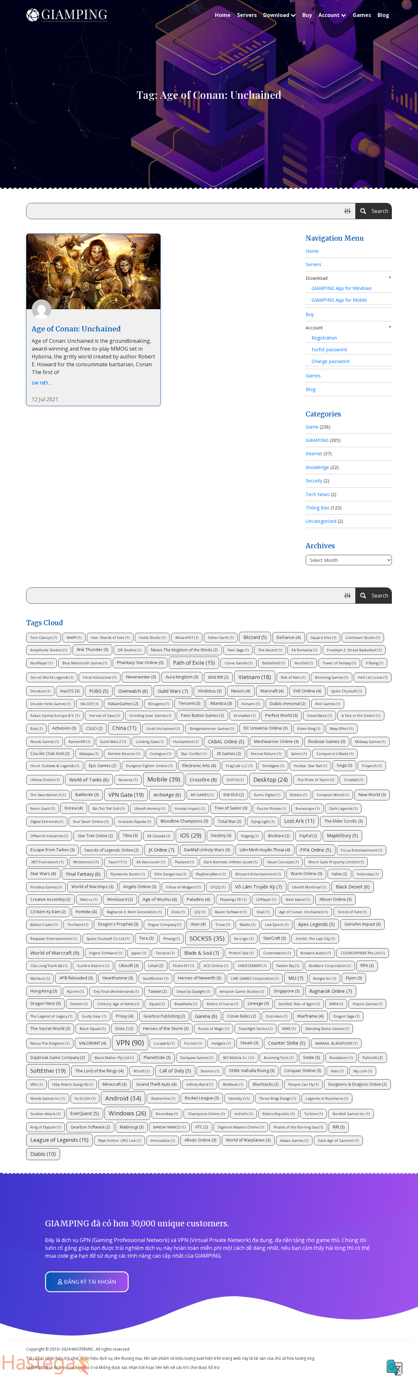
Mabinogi (131, 1127)
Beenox (210, 1071)
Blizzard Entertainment (258, 874)
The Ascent (270, 650)
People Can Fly (303, 1084)
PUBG (98, 691)
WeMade (233, 1084)
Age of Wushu (160, 899)
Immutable (163, 1140)
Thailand (184, 862)
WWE (289, 1028)
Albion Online (335, 899)
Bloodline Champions (184, 821)
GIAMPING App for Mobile (339, 300)
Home (223, 15)
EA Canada (158, 836)
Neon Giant (42, 808)
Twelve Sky (287, 965)
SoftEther (48, 1070)
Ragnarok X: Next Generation (134, 912)
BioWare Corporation (330, 965)
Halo (337, 1071)
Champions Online (206, 1114)
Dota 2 (124, 1028)
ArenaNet (244, 715)
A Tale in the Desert (361, 715)
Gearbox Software (90, 1126)
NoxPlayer (41, 663)
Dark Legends (343, 808)
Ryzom (75, 991)
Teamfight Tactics (255, 1028)
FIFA (367, 965)
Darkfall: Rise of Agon (299, 1004)
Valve (339, 873)
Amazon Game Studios (242, 991)
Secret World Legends (51, 677)
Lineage (258, 1003)
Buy (307, 15)
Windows (127, 1113)
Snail (262, 912)
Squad (157, 1004)
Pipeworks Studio (127, 874)
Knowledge (317, 467)
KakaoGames (123, 703)
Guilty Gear (94, 1016)
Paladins (198, 899)
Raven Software (231, 912)
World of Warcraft (54, 952)
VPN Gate (126, 794)
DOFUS (235, 780)
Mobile (163, 779)
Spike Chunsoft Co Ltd (108, 938)
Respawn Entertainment (53, 938)
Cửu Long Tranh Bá (48, 965)
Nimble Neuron (124, 753)
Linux (155, 965)
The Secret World (50, 1028)
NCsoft (142, 1071)
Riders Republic (279, 1114)
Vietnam (254, 677)
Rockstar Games (326, 741)
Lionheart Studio (363, 637)
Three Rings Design (277, 1098)
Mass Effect (341, 728)
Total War (229, 821)
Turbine (313, 1114)
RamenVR (79, 741)
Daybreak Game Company (57, 1057)
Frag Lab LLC (239, 766)
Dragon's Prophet (118, 924)
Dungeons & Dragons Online (357, 1084)
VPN (130, 1042)
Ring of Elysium (45, 1127)
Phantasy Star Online (140, 662)
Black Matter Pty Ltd (114, 1057)
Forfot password (329, 349)
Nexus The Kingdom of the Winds (184, 649)
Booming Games (331, 677)
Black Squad (92, 1028)
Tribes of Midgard (183, 887)
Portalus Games (46, 887)
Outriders (276, 1016)
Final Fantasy (83, 874)
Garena (206, 1016)
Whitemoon (86, 862)
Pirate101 (183, 965)
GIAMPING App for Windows (342, 288)
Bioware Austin (315, 953)
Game (312, 427)
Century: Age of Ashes (118, 1004)
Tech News (318, 494)
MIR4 (336, 1004)
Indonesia (367, 874)
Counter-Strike (286, 1043)
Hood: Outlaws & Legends (54, 766)
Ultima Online (44, 780)
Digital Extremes (46, 821)
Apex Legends (316, 924)
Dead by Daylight (193, 991)
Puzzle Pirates (271, 808)
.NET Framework (46, 862)
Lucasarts (164, 1043)
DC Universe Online (265, 728)
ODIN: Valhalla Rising (251, 1070)
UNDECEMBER (252, 965)
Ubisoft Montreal (309, 887)
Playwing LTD (233, 899)
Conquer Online (302, 1070)
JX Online (161, 849)
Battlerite (87, 794)
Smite (311, 1057)
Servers (247, 15)
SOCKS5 (206, 938)
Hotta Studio (152, 637)
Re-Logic (243, 938)
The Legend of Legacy (51, 1016)
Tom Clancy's (43, 637)
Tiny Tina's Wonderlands (115, 991)
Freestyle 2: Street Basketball (354, 650)
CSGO (94, 728)
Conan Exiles (241, 1016)
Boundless (167, 1114)
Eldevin (79, 1004)
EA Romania (304, 650)
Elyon (354, 978)
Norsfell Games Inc (351, 1114)
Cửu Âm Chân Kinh (50, 753)
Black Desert (353, 887)
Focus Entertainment (361, 850)
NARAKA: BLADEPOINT (336, 1043)
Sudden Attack (45, 1114)
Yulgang (249, 836)
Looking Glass (149, 741)
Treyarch (372, 766)
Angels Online (139, 886)
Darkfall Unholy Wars (207, 850)
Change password (330, 361)
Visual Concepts (282, 862)
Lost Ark (299, 821)
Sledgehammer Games (211, 728)
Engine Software (105, 953)
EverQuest (84, 1113)
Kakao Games (294, 1140)
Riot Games (327, 704)
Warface (40, 978)
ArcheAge (167, 795)
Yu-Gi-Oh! (85, 1098)
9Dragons (158, 704)
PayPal (308, 835)
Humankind (185, 741)
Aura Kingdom (182, 677)
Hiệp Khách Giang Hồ (72, 1084)
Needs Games (44, 741)
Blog (383, 15)
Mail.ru (88, 899)
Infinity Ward (199, 1084)
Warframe (310, 1016)
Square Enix (323, 637)
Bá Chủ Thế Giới (108, 808)
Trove (223, 924)
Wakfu (247, 924)
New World (372, 794)
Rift (339, 1127)
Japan (139, 953)
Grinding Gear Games (150, 715)
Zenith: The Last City (315, 938)
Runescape (307, 808)
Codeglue (160, 753)
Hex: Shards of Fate (110, 637)
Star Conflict (194, 753)
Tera (146, 938)
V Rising (374, 663)
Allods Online (200, 1140)
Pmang (171, 938)
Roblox (298, 795)
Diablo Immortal (288, 703)
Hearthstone (118, 978)
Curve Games (238, 663)
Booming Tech (278, 1057)
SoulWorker (155, 978)
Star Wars (43, 873)
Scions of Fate (352, 912)
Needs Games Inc (47, 1098)
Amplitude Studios (48, 650)
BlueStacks (266, 1084)
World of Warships (92, 886)
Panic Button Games (202, 715)
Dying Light (262, 821)
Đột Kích (233, 794)
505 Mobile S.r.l (238, 1057)
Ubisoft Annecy (149, 808)
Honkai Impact (190, 808)
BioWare (279, 835)
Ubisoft (128, 965)
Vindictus (209, 691)
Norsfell (304, 663)
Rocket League (202, 1098)
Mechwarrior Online (276, 741)
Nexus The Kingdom (49, 1043)
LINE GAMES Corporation (255, 978)
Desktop (270, 779)
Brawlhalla (185, 1004)
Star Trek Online (95, 835)
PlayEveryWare (211, 874)
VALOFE (89, 704)
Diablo (43, 1154)
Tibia (130, 835)
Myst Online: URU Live (119, 1140)
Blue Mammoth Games (84, 663)
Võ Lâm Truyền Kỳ (258, 886)
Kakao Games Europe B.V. (54, 715)
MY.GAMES (202, 795)
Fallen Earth (220, 637)
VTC (201, 1126)
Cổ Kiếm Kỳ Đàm (48, 911)
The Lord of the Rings (99, 1071)
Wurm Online (306, 873)
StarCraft (274, 938)
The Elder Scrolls (343, 821)
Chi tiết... (42, 383)
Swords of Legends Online (111, 850)
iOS (190, 835)
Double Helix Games (50, 704)
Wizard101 (186, 637)
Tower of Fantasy (339, 663)
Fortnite (86, 912)
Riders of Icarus (222, 1004)
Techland (78, 924)
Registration (324, 338)
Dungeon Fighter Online (149, 766)
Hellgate (221, 1043)
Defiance (289, 637)
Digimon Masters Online (241, 1127)
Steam (249, 1043)
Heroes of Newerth (199, 978)
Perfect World (281, 715)
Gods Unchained (163, 728)
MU (295, 978)
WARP (74, 637)
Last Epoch (276, 924)
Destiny (221, 835)
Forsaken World (333, 795)
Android (123, 1098)
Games (362, 15)
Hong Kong (43, 991)
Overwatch (133, 691)
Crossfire (203, 779)
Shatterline (163, 1098)
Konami (251, 704)
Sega (344, 765)
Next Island (298, 899)
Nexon (240, 691)
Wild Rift (218, 677)
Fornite (193, 1043)
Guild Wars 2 (113, 741)
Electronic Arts (199, 765)
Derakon (40, 691)
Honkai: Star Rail (310, 766)
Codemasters (277, 953)
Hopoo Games (367, 1004)
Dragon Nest (45, 1003)
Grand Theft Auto (156, 1084)
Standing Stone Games (327, 1028)
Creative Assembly (50, 899)
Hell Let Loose (372, 677)
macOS (69, 691)
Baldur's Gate (44, 924)
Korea (74, 808)
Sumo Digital (267, 795)
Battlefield (273, 663)
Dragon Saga (346, 1016)
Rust (36, 728)
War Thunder (92, 649)
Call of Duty (175, 1071)
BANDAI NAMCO (169, 1127)
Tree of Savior (231, 808)
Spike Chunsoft (346, 691)
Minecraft (114, 1084)
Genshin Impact (362, 924)
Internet (314, 453)
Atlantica (221, 703)
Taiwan (157, 991)
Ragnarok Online (330, 991)
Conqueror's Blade (334, 753)
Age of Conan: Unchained (76, 329)
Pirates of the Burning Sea (298, 1127)
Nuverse (128, 780)
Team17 (117, 862)
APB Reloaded (76, 978)
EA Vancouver (151, 862)
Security (314, 480)
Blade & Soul (201, 952)
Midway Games (370, 741)
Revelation (341, 1057)
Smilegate (273, 766)
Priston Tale (241, 953)
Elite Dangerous (170, 874)
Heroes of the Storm (165, 1028)
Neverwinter (141, 677)
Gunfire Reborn (93, 965)
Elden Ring (308, 728)
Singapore (286, 991)
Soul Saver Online (90, 821)
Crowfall (353, 780)
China (124, 728)
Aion (198, 924)
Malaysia (88, 753)
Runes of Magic (213, 1028)
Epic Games (102, 765)
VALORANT (92, 1043)
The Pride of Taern (315, 780)
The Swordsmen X (48, 795)
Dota (178, 912)
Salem (299, 753)
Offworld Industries (49, 836)
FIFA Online (315, 850)
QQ (199, 912)
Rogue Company (164, 924)
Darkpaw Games (196, 1057)
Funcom (372, 1057)
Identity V (239, 1098)
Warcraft (272, 691)
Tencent (189, 703)
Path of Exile (194, 662)
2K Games (229, 753)
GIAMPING (317, 440)
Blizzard (255, 637)
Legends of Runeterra (327, 1098)
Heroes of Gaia (104, 715)
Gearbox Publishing (164, 1016)
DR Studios (129, 650)
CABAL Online (226, 741)
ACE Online (216, 965)
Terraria (165, 953)
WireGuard (120, 899)
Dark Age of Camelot (338, 1140)
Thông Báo (318, 508)
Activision (64, 728)
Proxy (125, 1016)
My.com (362, 1071)
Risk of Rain (293, 677)
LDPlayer (266, 899)
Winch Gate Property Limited (335, 862)
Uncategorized (321, 521)
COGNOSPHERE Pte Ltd (363, 953)
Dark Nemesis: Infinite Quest (230, 862)
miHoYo (243, 1114)
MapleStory (342, 835)
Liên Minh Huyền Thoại (265, 850)
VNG (36, 1084)
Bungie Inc (324, 978)
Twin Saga (238, 650)
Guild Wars (173, 691)
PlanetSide (157, 1057)
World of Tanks (89, 780)
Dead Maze (319, 715)
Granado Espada (134, 821)
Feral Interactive (99, 677)
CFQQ (217, 887)
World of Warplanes (248, 1140)
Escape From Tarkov (52, 850)
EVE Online (307, 691)
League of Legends (59, 1139)
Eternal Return (266, 753)
